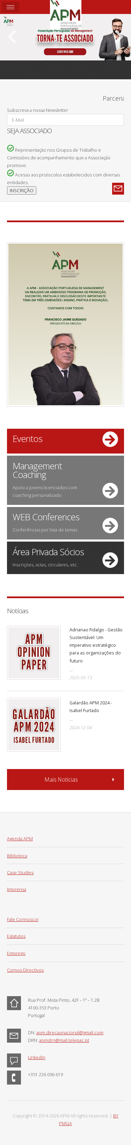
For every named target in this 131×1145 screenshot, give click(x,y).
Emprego (16, 953)
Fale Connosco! (22, 919)
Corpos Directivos (25, 970)
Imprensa (16, 889)
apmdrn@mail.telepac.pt (64, 1040)
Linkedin (36, 1057)
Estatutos (16, 936)
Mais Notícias (61, 779)
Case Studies (20, 872)
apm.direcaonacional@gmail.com (69, 1032)
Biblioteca (17, 856)
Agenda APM (20, 838)
